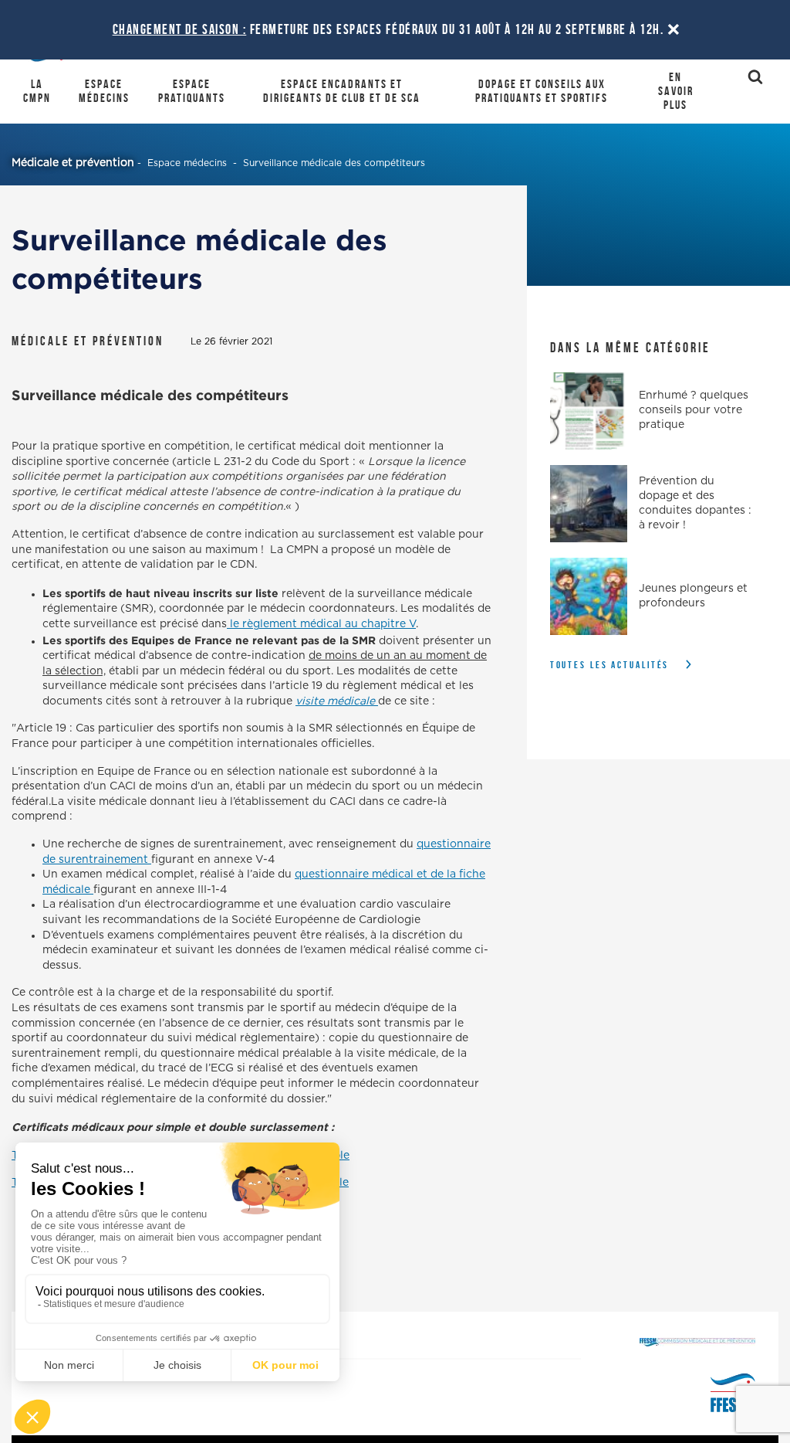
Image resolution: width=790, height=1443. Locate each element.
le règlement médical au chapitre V (321, 624)
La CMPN (37, 90)
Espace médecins (104, 90)
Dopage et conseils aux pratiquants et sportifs (541, 90)
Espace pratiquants (191, 90)
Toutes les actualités (610, 665)
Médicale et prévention (73, 163)
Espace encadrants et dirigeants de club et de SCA (341, 90)
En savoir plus (676, 90)
